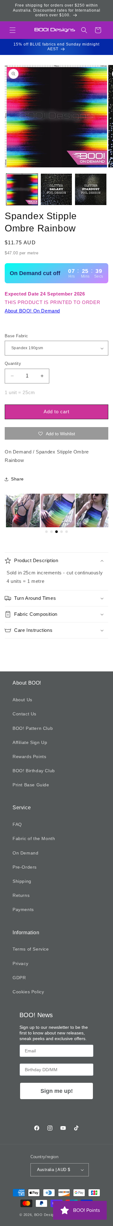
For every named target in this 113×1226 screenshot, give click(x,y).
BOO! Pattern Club (33, 728)
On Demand (25, 852)
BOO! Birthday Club (34, 770)
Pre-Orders (25, 867)
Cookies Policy (28, 991)
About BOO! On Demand (32, 310)
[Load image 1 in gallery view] (22, 189)
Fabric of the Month (34, 838)
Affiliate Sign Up (30, 742)
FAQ (17, 824)
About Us (22, 699)
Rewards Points (29, 756)
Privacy (20, 963)
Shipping (22, 881)
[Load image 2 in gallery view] (56, 189)
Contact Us (24, 713)
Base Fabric (16, 336)
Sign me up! (56, 1091)
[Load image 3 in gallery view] (90, 189)
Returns (21, 895)
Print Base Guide (31, 784)
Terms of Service (31, 949)
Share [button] (17, 478)
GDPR (19, 977)
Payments (23, 909)
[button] (12, 30)
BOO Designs (46, 1215)
